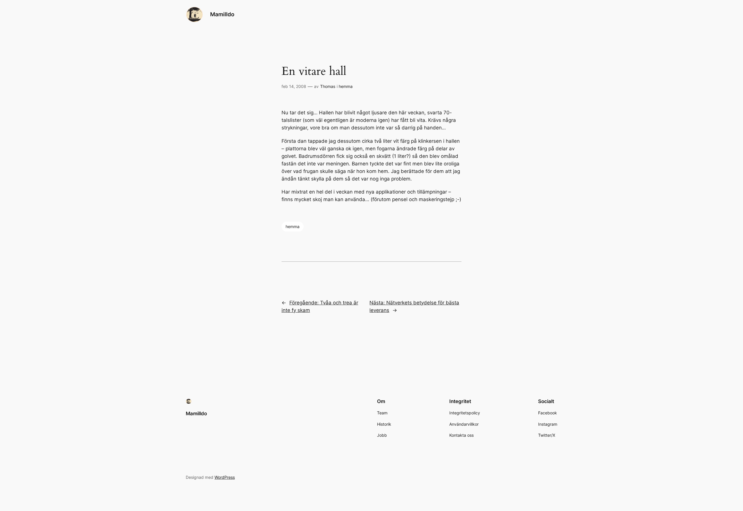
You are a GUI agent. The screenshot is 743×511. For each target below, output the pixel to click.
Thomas (327, 86)
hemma (346, 86)
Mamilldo (222, 14)
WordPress (224, 477)
